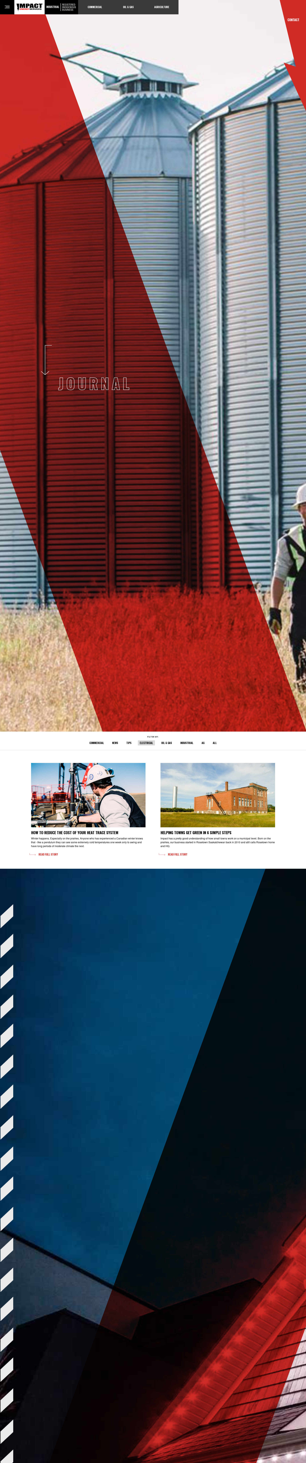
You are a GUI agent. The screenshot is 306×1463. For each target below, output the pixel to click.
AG (203, 743)
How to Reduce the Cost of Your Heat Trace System (74, 832)
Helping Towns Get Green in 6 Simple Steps (195, 832)
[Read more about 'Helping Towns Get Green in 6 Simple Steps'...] (217, 795)
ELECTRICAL (146, 743)
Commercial (95, 7)
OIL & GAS (166, 743)
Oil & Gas (128, 7)
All (215, 743)
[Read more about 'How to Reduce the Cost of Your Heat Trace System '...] (88, 795)
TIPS (128, 743)
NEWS (115, 743)
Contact (293, 19)
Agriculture (161, 7)
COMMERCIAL (96, 743)
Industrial (61, 7)
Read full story (48, 854)
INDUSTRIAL (186, 743)
